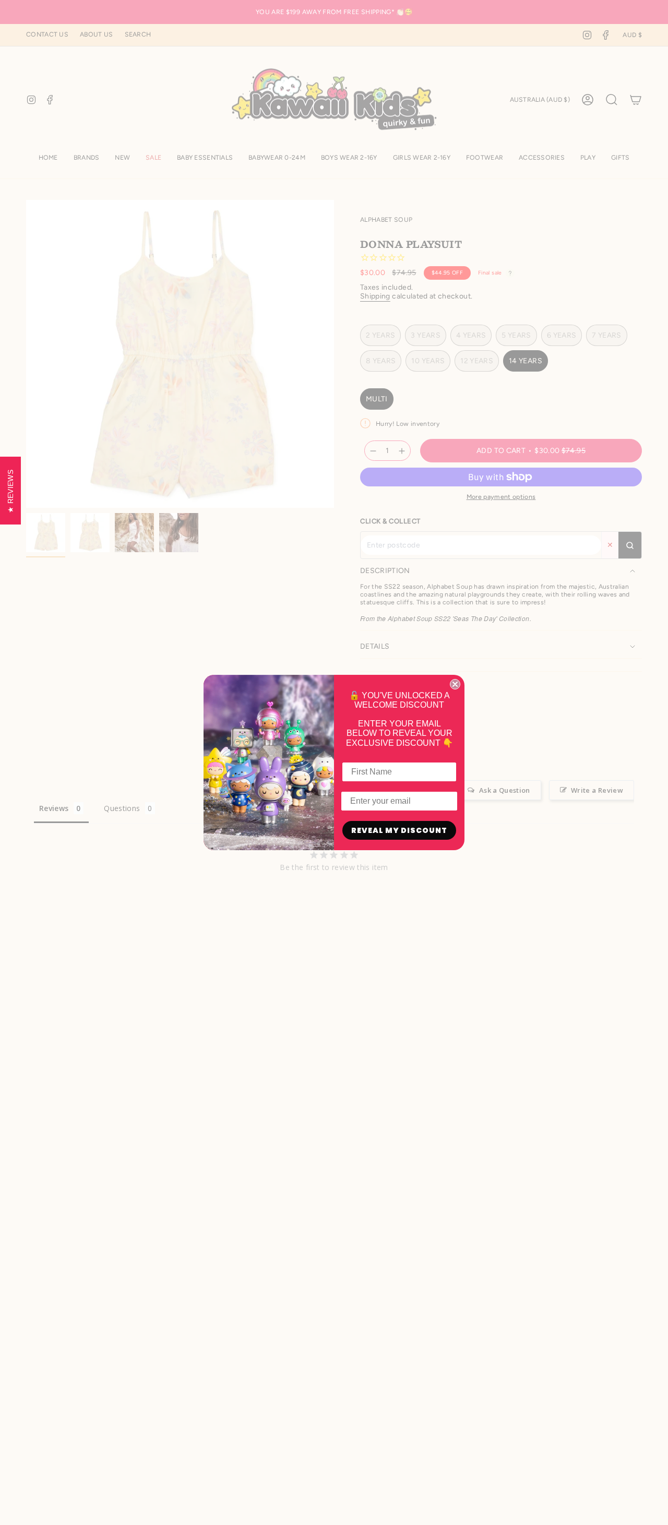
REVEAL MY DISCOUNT (399, 830)
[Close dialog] (455, 684)
